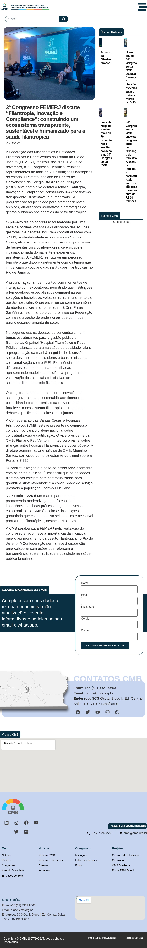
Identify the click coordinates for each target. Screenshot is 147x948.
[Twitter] (16, 831)
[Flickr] (26, 831)
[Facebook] (26, 822)
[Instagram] (16, 822)
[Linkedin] (6, 822)
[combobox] (32, 19)
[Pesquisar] (63, 19)
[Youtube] (36, 822)
